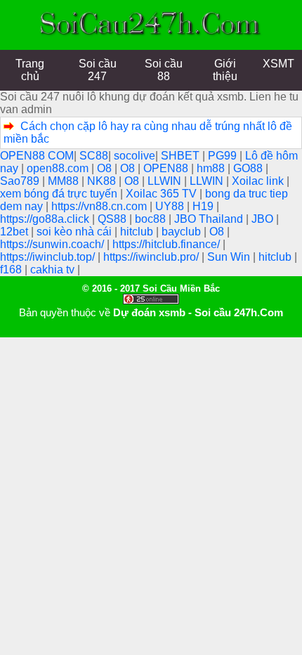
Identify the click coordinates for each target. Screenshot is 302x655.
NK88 (103, 181)
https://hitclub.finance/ (167, 244)
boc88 (152, 219)
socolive (134, 156)
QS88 (113, 219)
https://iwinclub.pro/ (152, 257)
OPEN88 (167, 168)
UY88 (171, 206)
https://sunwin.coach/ (53, 244)
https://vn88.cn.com (100, 206)
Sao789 (21, 181)
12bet (15, 232)
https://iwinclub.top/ (49, 257)
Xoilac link (259, 181)
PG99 (223, 156)
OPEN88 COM (37, 156)
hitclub (138, 232)
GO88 (249, 168)
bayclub (183, 232)
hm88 (212, 168)
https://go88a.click (46, 219)
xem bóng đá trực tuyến (60, 194)
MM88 (64, 181)
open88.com (59, 168)
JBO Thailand (210, 219)
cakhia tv (53, 269)
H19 (204, 206)
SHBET (181, 156)
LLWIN (165, 181)
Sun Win (230, 257)
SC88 (93, 156)
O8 (105, 168)
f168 (12, 269)
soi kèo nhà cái (75, 232)
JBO (263, 219)
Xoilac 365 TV (162, 194)
